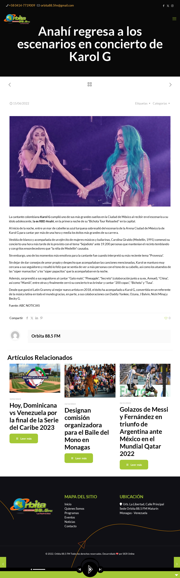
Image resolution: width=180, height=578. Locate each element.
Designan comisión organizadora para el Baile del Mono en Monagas (87, 428)
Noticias (70, 522)
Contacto (70, 526)
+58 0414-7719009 (22, 5)
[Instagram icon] (172, 5)
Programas (72, 513)
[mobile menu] (174, 19)
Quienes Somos (74, 508)
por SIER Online (126, 553)
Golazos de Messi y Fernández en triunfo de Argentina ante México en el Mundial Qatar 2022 (144, 431)
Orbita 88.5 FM (45, 335)
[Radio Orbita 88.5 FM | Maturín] (17, 19)
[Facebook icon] (163, 5)
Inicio (68, 504)
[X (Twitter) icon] (168, 5)
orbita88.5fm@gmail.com (57, 5)
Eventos (70, 517)
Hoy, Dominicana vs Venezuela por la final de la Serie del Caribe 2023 (34, 416)
